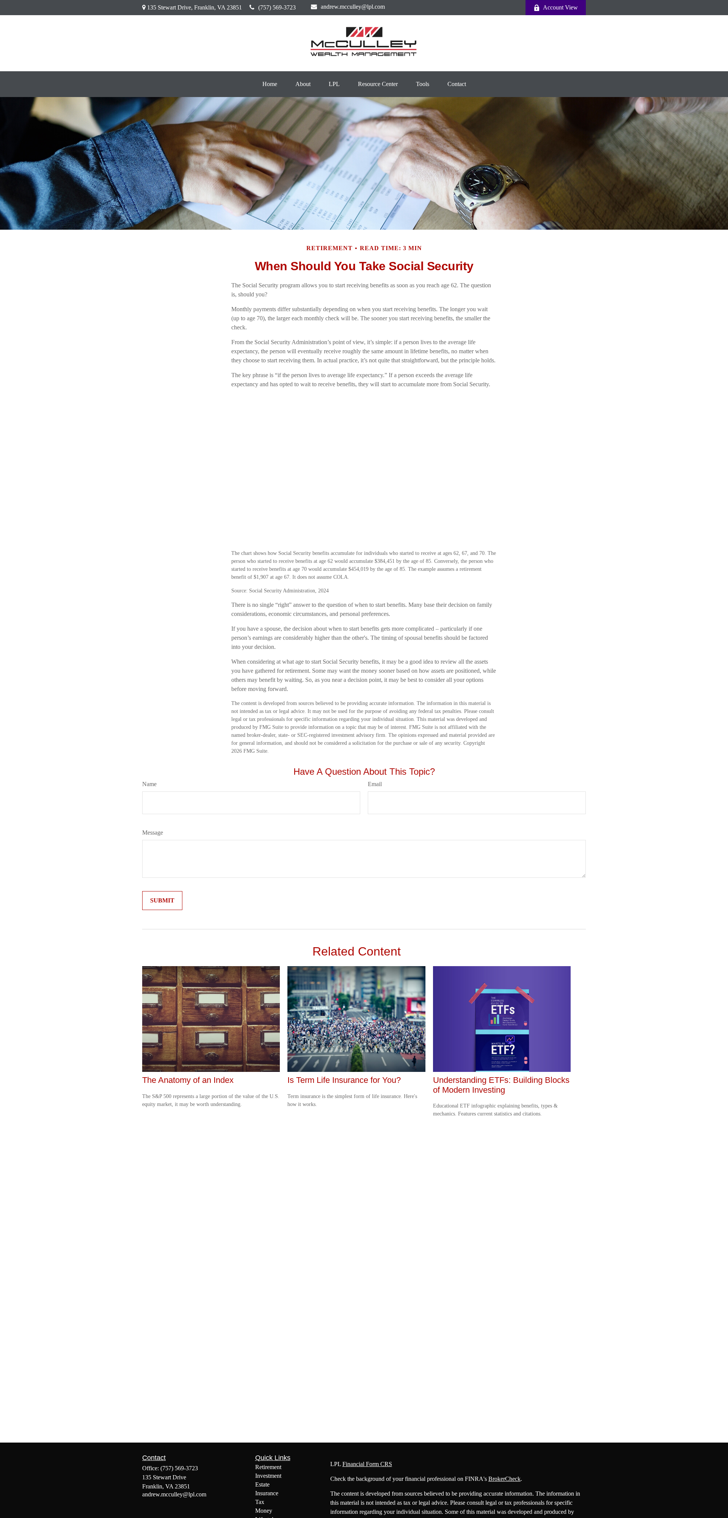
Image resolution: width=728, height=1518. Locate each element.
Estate (262, 1484)
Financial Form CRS (367, 1464)
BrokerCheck (504, 1479)
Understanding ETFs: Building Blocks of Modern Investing (501, 1085)
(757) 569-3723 (277, 7)
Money (263, 1510)
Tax (259, 1502)
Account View (560, 7)
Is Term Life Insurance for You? (344, 1080)
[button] (269, 84)
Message (152, 832)
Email (375, 784)
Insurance (266, 1493)
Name (149, 784)
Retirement (268, 1467)
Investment (268, 1476)
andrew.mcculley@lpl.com (353, 6)
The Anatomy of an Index (188, 1080)
